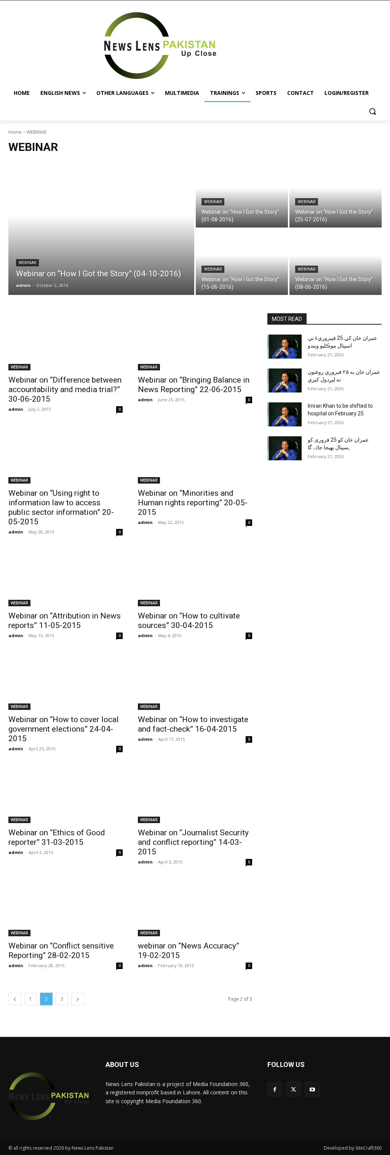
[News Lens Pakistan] (160, 45)
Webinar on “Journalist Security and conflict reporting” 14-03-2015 (193, 842)
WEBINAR (27, 263)
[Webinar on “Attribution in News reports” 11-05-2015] (65, 577)
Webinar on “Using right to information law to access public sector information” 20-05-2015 (61, 507)
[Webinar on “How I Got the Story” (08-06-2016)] (335, 262)
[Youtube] (312, 1089)
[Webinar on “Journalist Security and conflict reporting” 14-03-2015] (195, 794)
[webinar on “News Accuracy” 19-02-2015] (195, 907)
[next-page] (77, 999)
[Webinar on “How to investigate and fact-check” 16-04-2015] (195, 681)
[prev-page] (14, 999)
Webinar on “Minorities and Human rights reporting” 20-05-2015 (193, 503)
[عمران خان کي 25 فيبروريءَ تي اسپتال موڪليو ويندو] (284, 347)
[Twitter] (293, 1089)
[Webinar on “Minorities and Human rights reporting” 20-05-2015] (195, 455)
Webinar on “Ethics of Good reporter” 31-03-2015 (56, 837)
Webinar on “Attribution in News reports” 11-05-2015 (64, 620)
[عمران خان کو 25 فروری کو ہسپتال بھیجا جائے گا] (284, 448)
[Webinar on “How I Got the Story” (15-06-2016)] (242, 262)
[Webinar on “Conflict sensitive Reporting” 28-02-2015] (65, 907)
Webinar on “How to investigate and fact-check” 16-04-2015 (193, 724)
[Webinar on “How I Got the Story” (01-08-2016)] (242, 194)
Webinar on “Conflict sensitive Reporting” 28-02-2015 (61, 950)
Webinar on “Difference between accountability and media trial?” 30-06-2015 (64, 389)
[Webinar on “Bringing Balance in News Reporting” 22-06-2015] (195, 341)
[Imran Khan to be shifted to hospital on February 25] (284, 414)
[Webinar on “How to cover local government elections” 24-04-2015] (65, 681)
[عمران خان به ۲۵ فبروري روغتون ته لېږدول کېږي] (284, 380)
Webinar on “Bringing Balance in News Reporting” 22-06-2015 (193, 384)
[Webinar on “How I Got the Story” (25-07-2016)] (335, 194)
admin (15, 409)
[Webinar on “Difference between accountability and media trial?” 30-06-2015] (65, 341)
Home (15, 132)
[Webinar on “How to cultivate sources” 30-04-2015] (195, 577)
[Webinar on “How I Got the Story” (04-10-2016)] (101, 228)
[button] (372, 111)
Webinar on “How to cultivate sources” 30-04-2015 (189, 620)
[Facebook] (274, 1089)
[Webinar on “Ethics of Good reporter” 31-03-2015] (65, 794)
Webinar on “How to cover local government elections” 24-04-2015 (63, 729)
